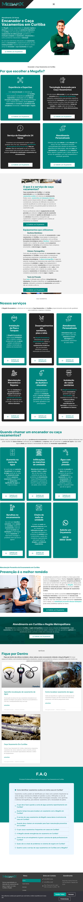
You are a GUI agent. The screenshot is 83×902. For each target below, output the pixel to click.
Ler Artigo (7, 705)
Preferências (65, 899)
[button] (53, 4)
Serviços (24, 887)
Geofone (46, 241)
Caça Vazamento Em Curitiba (15, 744)
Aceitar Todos (59, 894)
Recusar (71, 894)
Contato (24, 890)
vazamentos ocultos (29, 196)
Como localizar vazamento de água (59, 692)
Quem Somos (25, 883)
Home (23, 880)
